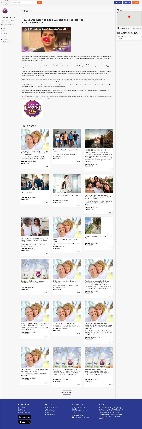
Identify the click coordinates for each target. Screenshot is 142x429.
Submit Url (48, 412)
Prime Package (50, 411)
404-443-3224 (78, 415)
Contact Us (77, 404)
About (4, 28)
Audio (4, 36)
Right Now (5, 31)
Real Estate (22, 411)
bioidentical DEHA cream (71, 81)
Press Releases (50, 414)
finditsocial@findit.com (81, 417)
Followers (5, 39)
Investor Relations (24, 412)
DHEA (29, 58)
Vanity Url (48, 409)
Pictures (5, 33)
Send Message (7, 42)
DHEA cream (29, 79)
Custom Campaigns (51, 407)
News (20, 409)
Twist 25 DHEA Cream (7, 25)
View (46, 166)
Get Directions (137, 29)
